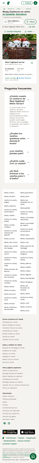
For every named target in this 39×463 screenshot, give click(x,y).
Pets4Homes (11, 438)
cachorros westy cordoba (10, 282)
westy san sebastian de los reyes (26, 202)
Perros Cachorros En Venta (12, 319)
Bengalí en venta (8, 356)
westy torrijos (9, 303)
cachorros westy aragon (10, 201)
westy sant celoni (11, 242)
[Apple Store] (27, 432)
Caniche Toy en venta (10, 339)
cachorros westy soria (10, 299)
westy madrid (9, 215)
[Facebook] (4, 423)
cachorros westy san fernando (10, 276)
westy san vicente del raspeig (11, 247)
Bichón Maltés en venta (11, 325)
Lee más (31, 27)
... (23, 9)
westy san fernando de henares (24, 288)
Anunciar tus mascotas (11, 411)
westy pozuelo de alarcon (11, 270)
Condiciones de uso (9, 408)
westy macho (9, 193)
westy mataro (25, 271)
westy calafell (25, 267)
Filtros (32, 22)
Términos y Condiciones (9, 454)
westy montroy (26, 307)
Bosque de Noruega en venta (13, 348)
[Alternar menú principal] (4, 3)
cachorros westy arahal (10, 220)
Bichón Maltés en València (12, 376)
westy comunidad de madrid (27, 224)
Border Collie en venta (11, 334)
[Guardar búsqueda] (33, 456)
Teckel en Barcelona (10, 370)
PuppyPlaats (31, 438)
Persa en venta (8, 362)
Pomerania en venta (9, 331)
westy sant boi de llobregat (27, 247)
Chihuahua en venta (9, 322)
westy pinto (24, 196)
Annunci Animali (24, 441)
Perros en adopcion (9, 388)
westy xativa (25, 294)
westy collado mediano (9, 226)
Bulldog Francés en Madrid (12, 373)
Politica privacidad (9, 399)
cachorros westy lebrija (26, 259)
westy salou (24, 235)
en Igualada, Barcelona (14, 14)
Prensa (5, 405)
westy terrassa (9, 290)
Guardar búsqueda (14, 31)
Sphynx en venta (8, 354)
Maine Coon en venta (10, 359)
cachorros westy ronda (26, 298)
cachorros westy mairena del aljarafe (10, 233)
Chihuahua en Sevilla (10, 379)
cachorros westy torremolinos (26, 230)
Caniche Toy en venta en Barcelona (15, 385)
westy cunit (24, 303)
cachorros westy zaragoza (26, 253)
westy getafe (25, 208)
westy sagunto (25, 275)
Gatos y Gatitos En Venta (12, 345)
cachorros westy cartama (10, 259)
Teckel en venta (8, 337)
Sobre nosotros (8, 396)
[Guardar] (32, 63)
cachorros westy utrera (10, 253)
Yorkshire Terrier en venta (12, 328)
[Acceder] (35, 3)
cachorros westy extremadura (10, 211)
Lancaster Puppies (9, 444)
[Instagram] (9, 423)
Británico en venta (9, 351)
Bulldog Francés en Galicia (12, 382)
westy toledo (9, 287)
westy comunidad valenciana (27, 219)
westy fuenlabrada (27, 278)
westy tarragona (26, 282)
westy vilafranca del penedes (10, 308)
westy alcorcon (10, 294)
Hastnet (21, 438)
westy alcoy (24, 311)
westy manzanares (27, 239)
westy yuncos (9, 239)
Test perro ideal (8, 419)
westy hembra (9, 196)
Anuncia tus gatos (9, 416)
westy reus (24, 242)
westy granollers (26, 193)
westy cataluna (10, 206)
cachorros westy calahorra (26, 213)
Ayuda (4, 402)
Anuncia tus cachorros (10, 414)
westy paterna (25, 263)
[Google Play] (10, 432)
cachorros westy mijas (10, 264)
